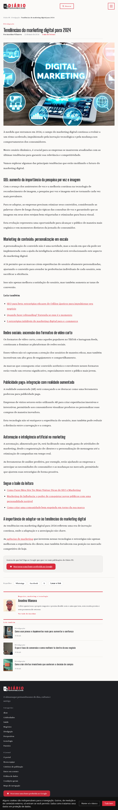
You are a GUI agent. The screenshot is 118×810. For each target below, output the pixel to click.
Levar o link (56, 583)
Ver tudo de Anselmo (27, 614)
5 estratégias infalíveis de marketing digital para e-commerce (42, 321)
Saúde (5, 722)
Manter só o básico (89, 803)
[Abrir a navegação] (111, 6)
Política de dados (10, 776)
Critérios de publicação (13, 766)
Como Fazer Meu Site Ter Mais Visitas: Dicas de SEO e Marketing (44, 489)
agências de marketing (19, 538)
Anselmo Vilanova (14, 34)
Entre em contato (11, 771)
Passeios (7, 746)
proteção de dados (22, 806)
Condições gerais (10, 781)
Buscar (68, 6)
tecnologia (8, 741)
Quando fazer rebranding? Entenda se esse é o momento (39, 314)
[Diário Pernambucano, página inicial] (14, 6)
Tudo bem (109, 803)
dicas (5, 712)
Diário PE (6, 18)
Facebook (34, 583)
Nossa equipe (9, 762)
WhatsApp (20, 583)
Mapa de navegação (11, 785)
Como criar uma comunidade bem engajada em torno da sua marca (46, 507)
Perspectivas (8, 736)
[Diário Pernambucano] (13, 689)
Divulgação (15, 18)
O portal (7, 757)
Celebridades (9, 717)
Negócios (7, 727)
